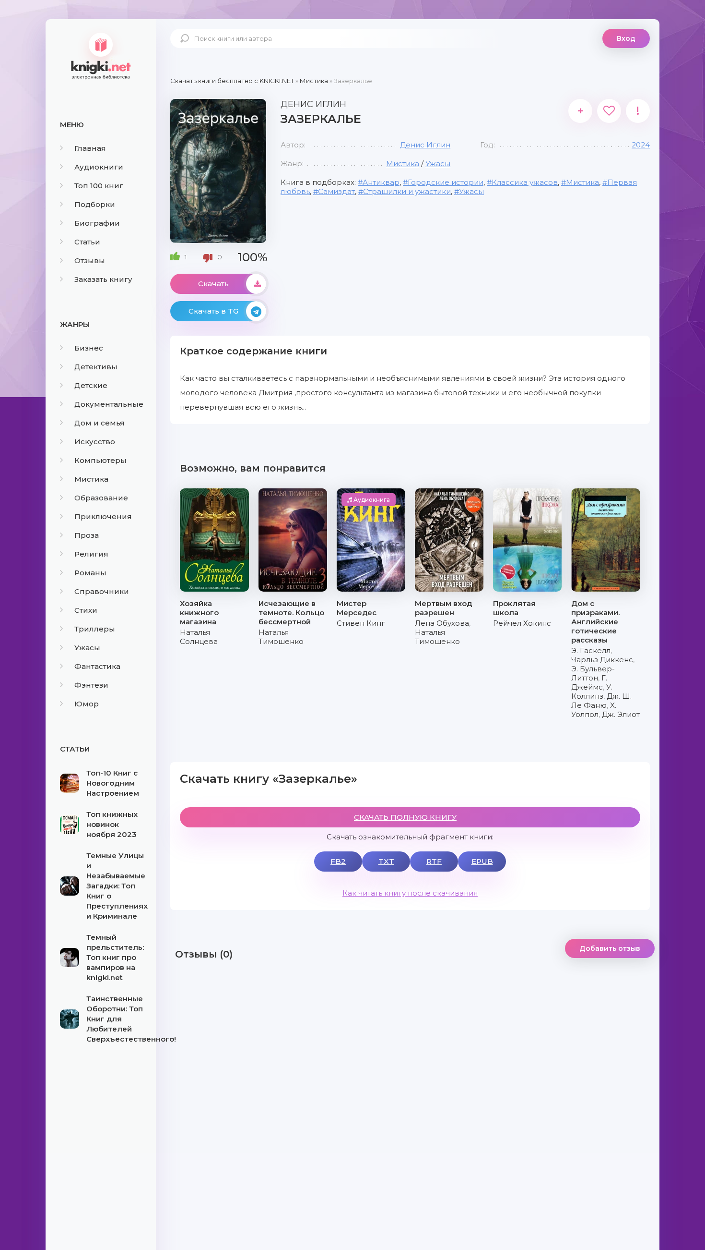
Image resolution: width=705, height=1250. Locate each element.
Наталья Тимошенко (281, 637)
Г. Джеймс (589, 682)
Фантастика (97, 666)
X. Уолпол (593, 710)
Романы (90, 572)
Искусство (94, 441)
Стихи (85, 610)
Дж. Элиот (621, 714)
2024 (641, 144)
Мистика (91, 479)
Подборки (94, 204)
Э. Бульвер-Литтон (593, 673)
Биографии (97, 223)
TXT (386, 861)
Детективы (96, 366)
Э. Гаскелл (591, 650)
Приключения (103, 516)
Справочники (101, 591)
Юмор (86, 703)
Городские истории (445, 182)
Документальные (108, 404)
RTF (434, 861)
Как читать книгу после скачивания (410, 893)
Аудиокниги (98, 166)
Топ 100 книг (98, 185)
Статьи (87, 241)
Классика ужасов (525, 182)
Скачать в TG (213, 311)
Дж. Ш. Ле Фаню (601, 701)
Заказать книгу (103, 279)
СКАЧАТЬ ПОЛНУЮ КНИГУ (405, 817)
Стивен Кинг (361, 623)
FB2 (338, 861)
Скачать (213, 283)
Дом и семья (99, 422)
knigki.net (101, 55)
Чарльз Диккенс (602, 659)
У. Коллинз (591, 691)
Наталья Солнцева (199, 637)
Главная (90, 148)
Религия (91, 553)
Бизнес (88, 347)
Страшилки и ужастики (407, 191)
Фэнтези (91, 685)
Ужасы (87, 647)
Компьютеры (100, 460)
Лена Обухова (442, 623)
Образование (101, 497)
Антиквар (381, 182)
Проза (86, 535)
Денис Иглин (425, 144)
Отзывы (89, 260)
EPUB (482, 861)
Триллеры (94, 628)
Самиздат (336, 191)
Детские (90, 385)
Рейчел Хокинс (522, 623)
